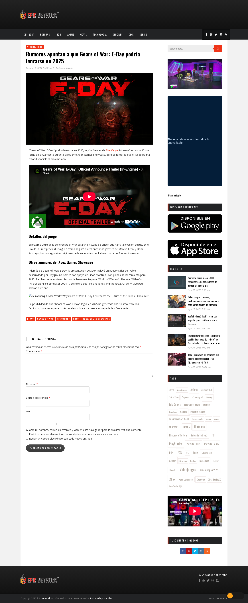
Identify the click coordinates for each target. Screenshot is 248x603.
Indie (59, 34)
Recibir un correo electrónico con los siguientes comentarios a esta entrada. (74, 434)
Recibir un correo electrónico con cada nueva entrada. (60, 438)
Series (143, 34)
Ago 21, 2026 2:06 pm (199, 309)
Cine (131, 34)
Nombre (32, 384)
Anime (70, 34)
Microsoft (63, 319)
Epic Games (175, 404)
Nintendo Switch (178, 435)
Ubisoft (172, 470)
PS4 (171, 452)
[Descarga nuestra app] (195, 231)
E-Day (30, 319)
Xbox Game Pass (186, 479)
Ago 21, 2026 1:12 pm (199, 347)
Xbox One (201, 479)
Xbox (76, 319)
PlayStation (175, 443)
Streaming (183, 461)
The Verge (111, 150)
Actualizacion (182, 390)
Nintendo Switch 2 (199, 435)
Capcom (185, 397)
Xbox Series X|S (175, 486)
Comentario (34, 351)
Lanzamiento (197, 419)
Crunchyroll (197, 397)
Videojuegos (34, 47)
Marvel (216, 419)
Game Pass (173, 411)
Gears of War (45, 319)
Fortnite (206, 404)
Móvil (83, 34)
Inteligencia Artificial (179, 419)
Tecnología (100, 34)
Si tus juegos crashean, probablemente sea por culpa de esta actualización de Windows (203, 301)
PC (213, 435)
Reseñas (45, 34)
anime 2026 (206, 390)
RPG (187, 452)
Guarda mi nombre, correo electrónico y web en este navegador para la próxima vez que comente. (84, 430)
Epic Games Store (192, 404)
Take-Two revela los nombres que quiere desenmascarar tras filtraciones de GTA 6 (203, 358)
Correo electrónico (38, 397)
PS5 (180, 452)
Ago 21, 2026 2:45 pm (199, 290)
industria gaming (197, 411)
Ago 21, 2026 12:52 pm (199, 366)
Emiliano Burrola (64, 67)
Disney (209, 397)
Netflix (186, 427)
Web (28, 411)
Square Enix (207, 452)
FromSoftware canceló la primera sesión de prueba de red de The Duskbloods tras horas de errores (204, 339)
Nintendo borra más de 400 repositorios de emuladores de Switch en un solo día (202, 281)
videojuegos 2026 (209, 470)
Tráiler (215, 461)
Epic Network (43, 598)
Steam (172, 461)
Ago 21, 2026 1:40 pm (199, 328)
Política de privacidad (101, 598)
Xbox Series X (214, 479)
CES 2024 (28, 34)
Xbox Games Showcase (96, 319)
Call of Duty (173, 397)
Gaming (183, 411)
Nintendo (199, 426)
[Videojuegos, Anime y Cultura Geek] (40, 19)
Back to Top (217, 598)
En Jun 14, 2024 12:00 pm (39, 67)
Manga (208, 419)
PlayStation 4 (193, 444)
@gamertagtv (174, 195)
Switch (193, 460)
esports (118, 34)
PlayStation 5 (211, 444)
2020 (171, 390)
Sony (195, 452)
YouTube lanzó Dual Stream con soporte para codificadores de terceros (202, 320)
